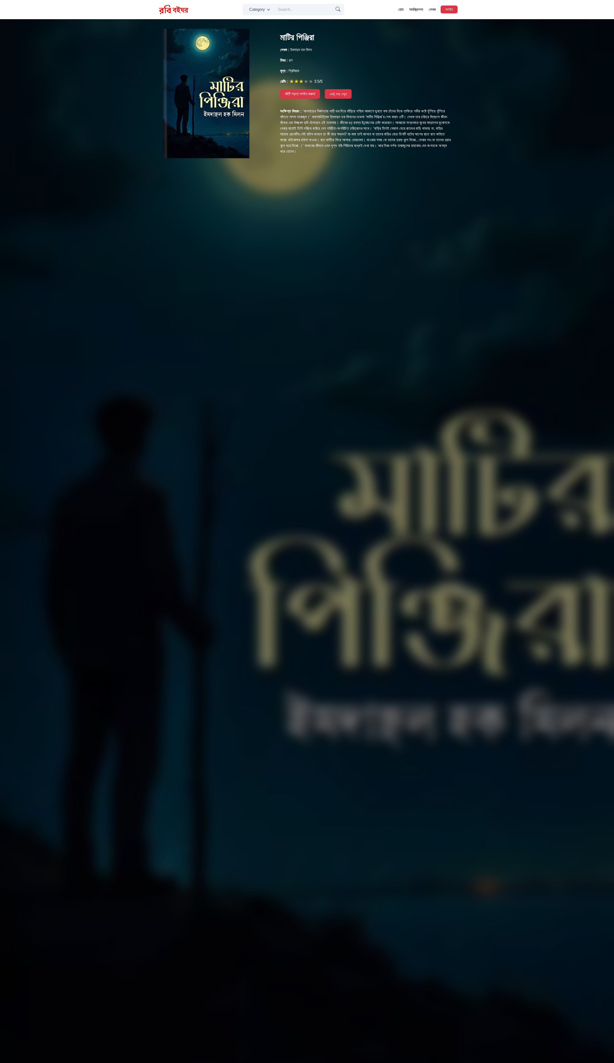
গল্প (286, 60)
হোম (400, 9)
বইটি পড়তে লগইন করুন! (300, 94)
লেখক (432, 9)
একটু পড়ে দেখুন (338, 94)
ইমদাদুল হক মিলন (296, 50)
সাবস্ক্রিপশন (416, 9)
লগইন (449, 9)
